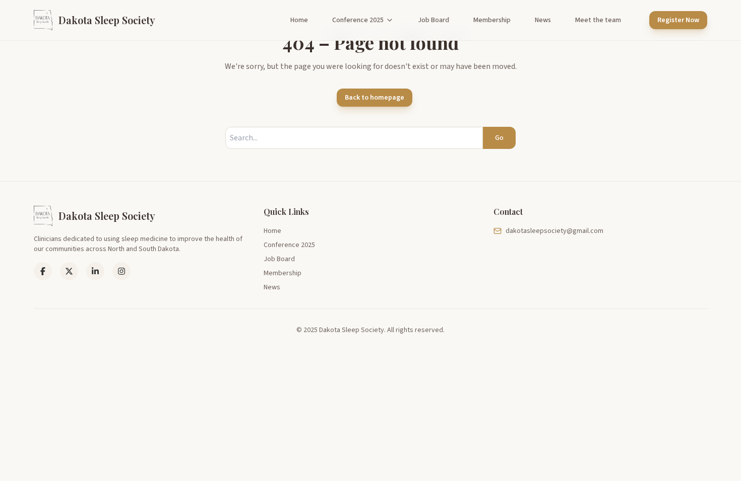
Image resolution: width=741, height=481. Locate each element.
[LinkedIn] (69, 271)
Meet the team (598, 20)
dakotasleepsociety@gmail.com (554, 231)
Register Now (678, 20)
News (543, 20)
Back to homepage (374, 98)
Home (299, 20)
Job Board (433, 20)
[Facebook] (43, 271)
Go (499, 138)
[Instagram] (121, 271)
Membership (492, 20)
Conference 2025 (358, 20)
